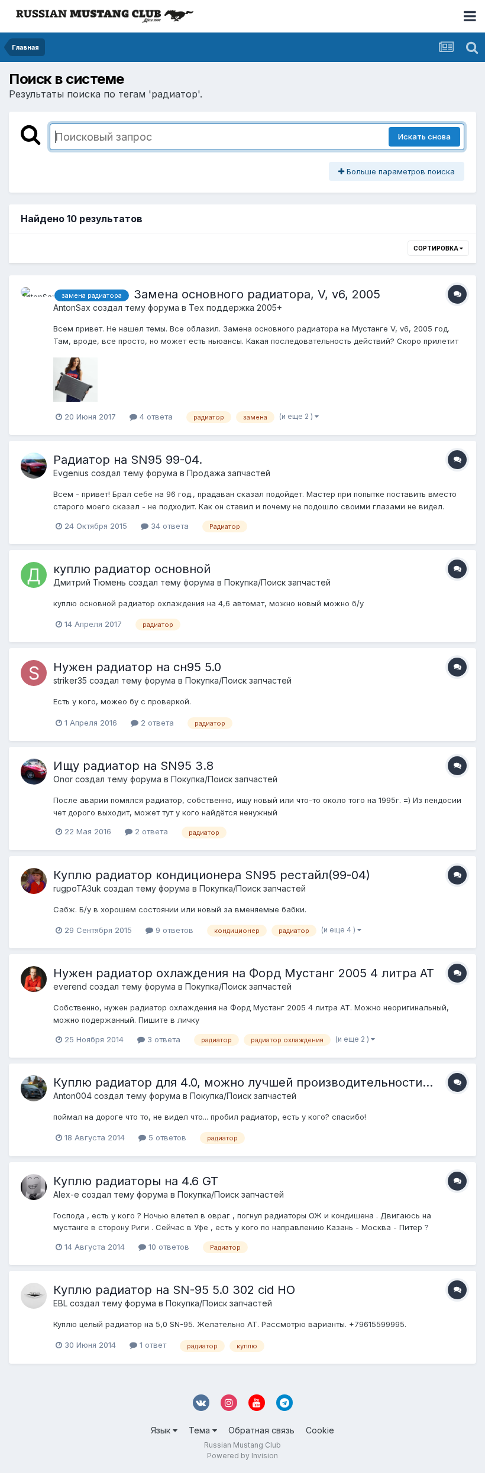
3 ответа (162, 1039)
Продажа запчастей (228, 473)
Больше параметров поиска (399, 171)
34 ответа (168, 526)
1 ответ (151, 1345)
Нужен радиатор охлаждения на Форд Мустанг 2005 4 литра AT (243, 973)
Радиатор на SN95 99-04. (127, 460)
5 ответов (166, 1137)
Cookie (320, 1430)
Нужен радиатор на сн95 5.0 (137, 667)
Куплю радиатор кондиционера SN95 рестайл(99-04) (211, 875)
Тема (200, 1430)
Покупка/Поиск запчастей (277, 582)
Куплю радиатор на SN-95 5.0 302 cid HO (174, 1290)
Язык (162, 1430)
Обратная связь (261, 1430)
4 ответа (155, 416)
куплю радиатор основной (132, 569)
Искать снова (424, 136)
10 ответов (167, 1246)
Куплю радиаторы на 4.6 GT (135, 1181)
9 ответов (173, 930)
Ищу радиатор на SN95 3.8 (133, 766)
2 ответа (156, 722)
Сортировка (436, 248)
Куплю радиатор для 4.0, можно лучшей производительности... (243, 1082)
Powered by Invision (242, 1455)
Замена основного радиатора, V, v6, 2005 (257, 294)
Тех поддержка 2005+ (235, 308)
